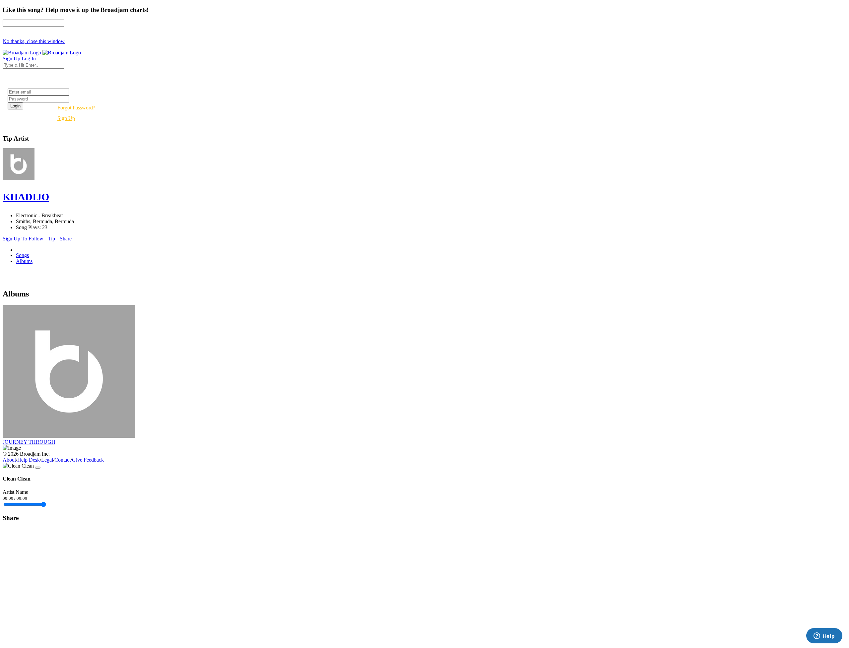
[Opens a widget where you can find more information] (824, 636)
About (9, 460)
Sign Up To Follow (23, 238)
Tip (51, 238)
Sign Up (66, 118)
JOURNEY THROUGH (29, 442)
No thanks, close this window (34, 41)
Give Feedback (88, 460)
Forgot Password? (76, 107)
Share (66, 238)
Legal (47, 460)
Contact (62, 460)
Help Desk (28, 460)
